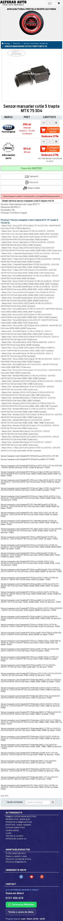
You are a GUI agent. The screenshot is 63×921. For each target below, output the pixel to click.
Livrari (8, 833)
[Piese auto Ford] (13, 3)
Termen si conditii (14, 836)
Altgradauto (14, 812)
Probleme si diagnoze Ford (19, 822)
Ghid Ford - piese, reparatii (18, 824)
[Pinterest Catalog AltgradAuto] (42, 876)
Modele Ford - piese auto (18, 819)
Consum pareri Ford (15, 827)
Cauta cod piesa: (15, 802)
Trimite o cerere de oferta (20, 912)
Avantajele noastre (18, 849)
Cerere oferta (12, 830)
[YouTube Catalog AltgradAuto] (31, 876)
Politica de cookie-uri (16, 838)
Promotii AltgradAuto (16, 862)
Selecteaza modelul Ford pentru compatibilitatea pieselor (31, 196)
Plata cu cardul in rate (16, 856)
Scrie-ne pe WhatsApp (23, 904)
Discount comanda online (18, 859)
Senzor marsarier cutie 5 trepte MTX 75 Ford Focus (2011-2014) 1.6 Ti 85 (29, 456)
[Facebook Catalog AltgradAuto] (21, 876)
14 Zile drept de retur (16, 853)
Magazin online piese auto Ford (21, 816)
